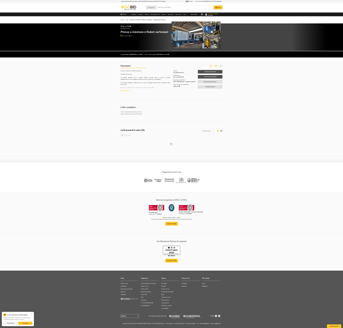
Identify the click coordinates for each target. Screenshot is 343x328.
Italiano (190, 1)
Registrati (204, 286)
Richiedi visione (210, 87)
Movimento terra (155, 14)
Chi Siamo (164, 283)
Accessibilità (164, 308)
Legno (185, 14)
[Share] (216, 66)
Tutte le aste (124, 283)
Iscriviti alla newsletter (167, 292)
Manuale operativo (146, 292)
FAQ (142, 297)
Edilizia (164, 14)
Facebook (184, 283)
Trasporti (140, 14)
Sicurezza (143, 300)
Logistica (133, 14)
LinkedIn (184, 286)
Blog (162, 294)
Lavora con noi (165, 289)
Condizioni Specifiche (210, 77)
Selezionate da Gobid (127, 289)
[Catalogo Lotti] (211, 66)
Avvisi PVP (144, 294)
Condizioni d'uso (166, 297)
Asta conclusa (148, 54)
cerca (219, 7)
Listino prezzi (144, 289)
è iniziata (123, 54)
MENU (124, 14)
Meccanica (178, 14)
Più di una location (127, 36)
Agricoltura (170, 14)
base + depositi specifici (188, 81)
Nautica (147, 14)
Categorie (151, 7)
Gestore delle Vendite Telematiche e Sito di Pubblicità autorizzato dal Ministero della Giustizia (143, 1)
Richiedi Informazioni (210, 82)
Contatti (163, 286)
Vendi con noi (145, 286)
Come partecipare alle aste (148, 283)
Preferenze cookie (166, 305)
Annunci (123, 292)
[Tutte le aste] (202, 14)
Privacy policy (165, 300)
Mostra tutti (194, 14)
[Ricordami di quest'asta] (220, 66)
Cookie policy (165, 303)
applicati (176, 86)
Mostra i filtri (127, 135)
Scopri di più (10, 323)
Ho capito (25, 323)
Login (203, 283)
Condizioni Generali (210, 72)
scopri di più (171, 223)
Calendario (124, 286)
